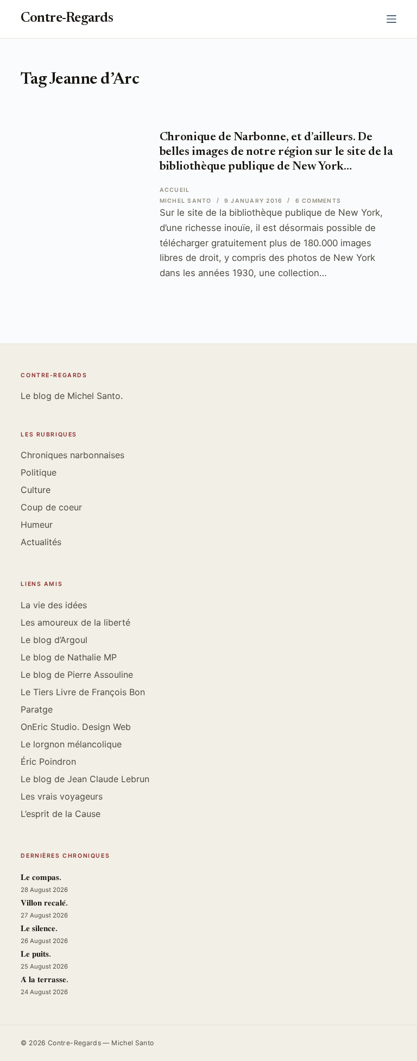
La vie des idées (54, 605)
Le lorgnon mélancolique (71, 744)
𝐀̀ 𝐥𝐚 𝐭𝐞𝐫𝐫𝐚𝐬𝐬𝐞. (44, 980)
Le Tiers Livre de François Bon (83, 691)
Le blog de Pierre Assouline (77, 674)
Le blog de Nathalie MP (69, 657)
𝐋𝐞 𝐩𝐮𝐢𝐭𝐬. (36, 955)
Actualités (41, 541)
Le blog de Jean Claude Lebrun (85, 778)
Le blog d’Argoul (54, 639)
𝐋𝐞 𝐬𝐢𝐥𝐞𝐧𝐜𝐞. (39, 929)
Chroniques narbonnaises (72, 455)
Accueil (175, 190)
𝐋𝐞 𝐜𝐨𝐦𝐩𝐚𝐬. (41, 878)
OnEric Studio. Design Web (76, 726)
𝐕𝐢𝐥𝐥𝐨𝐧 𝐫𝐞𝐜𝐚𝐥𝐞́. (44, 904)
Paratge (37, 709)
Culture (35, 489)
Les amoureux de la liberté (75, 622)
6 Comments (318, 200)
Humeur (37, 524)
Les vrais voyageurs (62, 796)
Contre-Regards (67, 19)
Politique (38, 472)
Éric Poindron (48, 761)
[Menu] (391, 19)
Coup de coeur (51, 507)
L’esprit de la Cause (60, 813)
